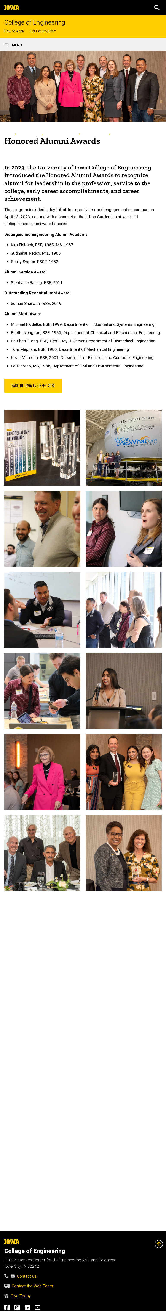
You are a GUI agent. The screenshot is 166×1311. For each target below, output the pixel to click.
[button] (157, 7)
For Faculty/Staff (43, 31)
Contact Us (27, 1276)
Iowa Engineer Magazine (60, 134)
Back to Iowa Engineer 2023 (33, 385)
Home (8, 134)
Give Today (21, 1295)
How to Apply (14, 31)
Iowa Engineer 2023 (94, 134)
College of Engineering (34, 22)
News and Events (28, 134)
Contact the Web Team (32, 1285)
